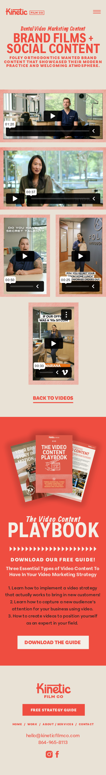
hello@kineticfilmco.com (53, 735)
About (48, 724)
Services (65, 724)
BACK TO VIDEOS (53, 397)
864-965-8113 (53, 742)
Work (32, 724)
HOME (17, 724)
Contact (86, 724)
